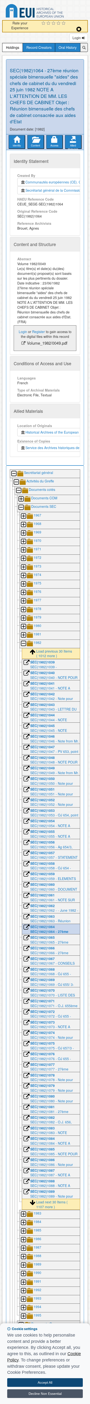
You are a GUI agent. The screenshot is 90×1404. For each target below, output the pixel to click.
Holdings (12, 47)
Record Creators (39, 47)
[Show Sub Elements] (21, 499)
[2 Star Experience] (49, 23)
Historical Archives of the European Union (56, 432)
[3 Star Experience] (54, 23)
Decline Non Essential (45, 1394)
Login (77, 37)
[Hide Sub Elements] (14, 473)
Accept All (45, 1382)
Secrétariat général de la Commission (54, 190)
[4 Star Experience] (59, 23)
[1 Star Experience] (44, 23)
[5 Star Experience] (64, 23)
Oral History (68, 47)
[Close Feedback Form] (78, 29)
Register (38, 331)
